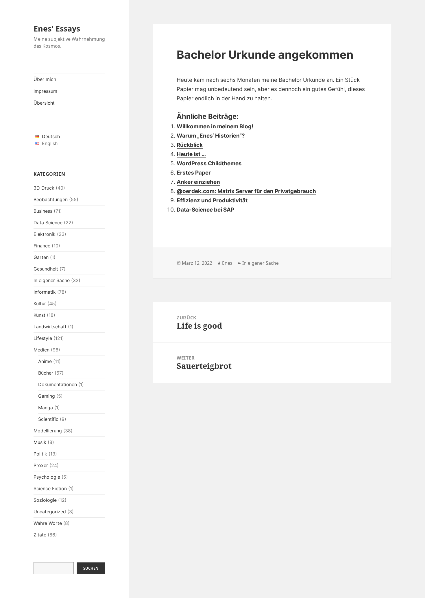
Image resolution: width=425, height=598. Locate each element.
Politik (40, 454)
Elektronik (45, 234)
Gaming (46, 396)
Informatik (45, 292)
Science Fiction (50, 488)
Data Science (48, 222)
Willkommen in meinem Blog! (215, 126)
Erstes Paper (194, 172)
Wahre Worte (48, 523)
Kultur (40, 303)
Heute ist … (191, 154)
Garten (41, 257)
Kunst (39, 315)
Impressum (45, 91)
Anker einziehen (198, 182)
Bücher (45, 373)
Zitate (40, 535)
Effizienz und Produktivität (212, 200)
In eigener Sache (52, 280)
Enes (227, 263)
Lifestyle (43, 338)
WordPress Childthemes (209, 163)
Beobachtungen (51, 199)
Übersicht (44, 103)
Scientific (48, 419)
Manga (45, 407)
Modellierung (48, 431)
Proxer (41, 465)
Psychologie (47, 477)
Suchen (91, 568)
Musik (40, 442)
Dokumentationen (57, 384)
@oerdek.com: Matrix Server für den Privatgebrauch (246, 191)
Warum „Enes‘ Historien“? (211, 135)
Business (43, 211)
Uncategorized (50, 511)
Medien (41, 350)
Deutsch (51, 136)
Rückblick (190, 145)
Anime (45, 361)
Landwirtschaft (50, 326)
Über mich (45, 79)
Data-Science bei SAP (205, 209)
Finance (42, 246)
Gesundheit (46, 269)
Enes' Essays (57, 28)
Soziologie (45, 500)
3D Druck (44, 188)
